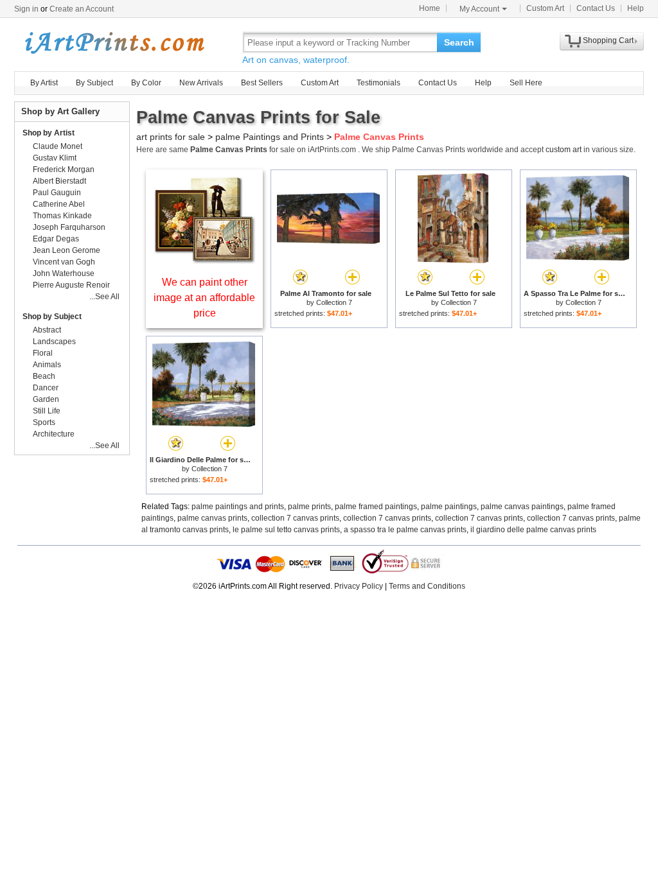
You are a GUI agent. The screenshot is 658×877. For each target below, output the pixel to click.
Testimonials (378, 82)
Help (635, 8)
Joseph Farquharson (69, 227)
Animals (47, 364)
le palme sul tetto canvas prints (286, 529)
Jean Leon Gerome (66, 250)
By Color (146, 82)
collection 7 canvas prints (295, 518)
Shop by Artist (48, 132)
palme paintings (449, 506)
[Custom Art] (204, 260)
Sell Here (526, 82)
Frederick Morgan (63, 169)
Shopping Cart (608, 40)
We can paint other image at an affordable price (204, 297)
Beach (44, 376)
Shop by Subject (52, 316)
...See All (104, 296)
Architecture (54, 434)
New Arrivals (201, 82)
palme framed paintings (376, 506)
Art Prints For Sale (113, 42)
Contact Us (595, 8)
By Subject (94, 82)
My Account (479, 8)
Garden (46, 399)
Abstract (47, 330)
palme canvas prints (212, 518)
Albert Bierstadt (59, 181)
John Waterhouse (63, 273)
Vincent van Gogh (64, 261)
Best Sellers (262, 82)
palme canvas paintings (522, 506)
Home (429, 8)
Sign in (26, 8)
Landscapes (54, 341)
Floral (43, 353)
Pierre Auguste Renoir (71, 285)
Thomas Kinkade (62, 215)
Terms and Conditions (427, 586)
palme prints (309, 506)
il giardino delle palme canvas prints (533, 529)
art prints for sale (170, 137)
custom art (564, 149)
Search (459, 42)
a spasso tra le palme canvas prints (405, 529)
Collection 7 (334, 302)
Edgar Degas (56, 238)
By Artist (44, 82)
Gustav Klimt (54, 157)
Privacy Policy (358, 586)
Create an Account (81, 8)
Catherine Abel (59, 204)
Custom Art (545, 8)
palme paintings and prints (237, 506)
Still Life (46, 410)
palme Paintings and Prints (269, 137)
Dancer (45, 387)
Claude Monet (57, 146)
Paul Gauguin (57, 192)
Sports (44, 422)
